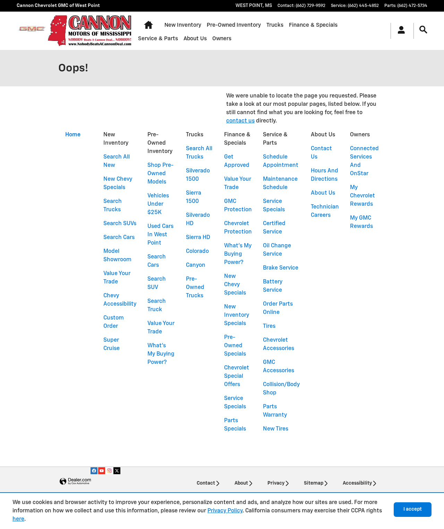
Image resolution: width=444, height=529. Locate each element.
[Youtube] (101, 470)
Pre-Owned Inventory (234, 25)
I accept (412, 509)
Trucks (274, 25)
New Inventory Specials (236, 315)
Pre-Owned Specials (235, 346)
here (18, 519)
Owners (221, 38)
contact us (240, 121)
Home (72, 135)
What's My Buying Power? (160, 354)
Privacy (275, 483)
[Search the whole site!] (423, 30)
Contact (206, 483)
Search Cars (119, 237)
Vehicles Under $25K (158, 204)
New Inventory (182, 25)
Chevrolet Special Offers (236, 376)
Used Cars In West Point (160, 235)
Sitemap (313, 483)
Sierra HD (198, 237)
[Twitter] (116, 470)
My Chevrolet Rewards (362, 196)
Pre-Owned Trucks (195, 287)
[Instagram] (109, 470)
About (241, 483)
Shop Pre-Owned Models (160, 174)
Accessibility (357, 483)
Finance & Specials (313, 25)
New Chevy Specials (235, 285)
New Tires (275, 429)
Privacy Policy (224, 511)
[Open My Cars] (399, 31)
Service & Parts (158, 38)
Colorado (197, 251)
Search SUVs (119, 224)
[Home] (32, 30)
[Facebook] (94, 470)
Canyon (195, 265)
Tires (269, 326)
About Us (195, 38)
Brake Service (280, 268)
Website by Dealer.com (75, 481)
